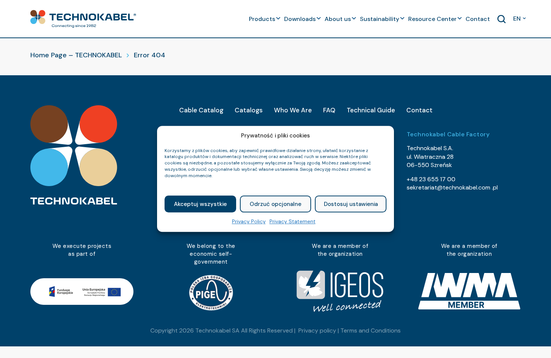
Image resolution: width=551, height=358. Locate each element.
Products (262, 19)
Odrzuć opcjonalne (275, 204)
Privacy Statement (293, 221)
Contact (478, 19)
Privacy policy (317, 330)
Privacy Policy (249, 221)
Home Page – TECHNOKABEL (76, 55)
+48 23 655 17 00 (431, 179)
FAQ (329, 110)
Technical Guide (371, 110)
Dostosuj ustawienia (351, 204)
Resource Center (432, 19)
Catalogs (249, 110)
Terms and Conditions (370, 330)
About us (338, 19)
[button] (83, 19)
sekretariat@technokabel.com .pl (452, 187)
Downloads (300, 19)
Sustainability (379, 19)
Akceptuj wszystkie (200, 204)
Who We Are (293, 110)
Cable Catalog (201, 110)
